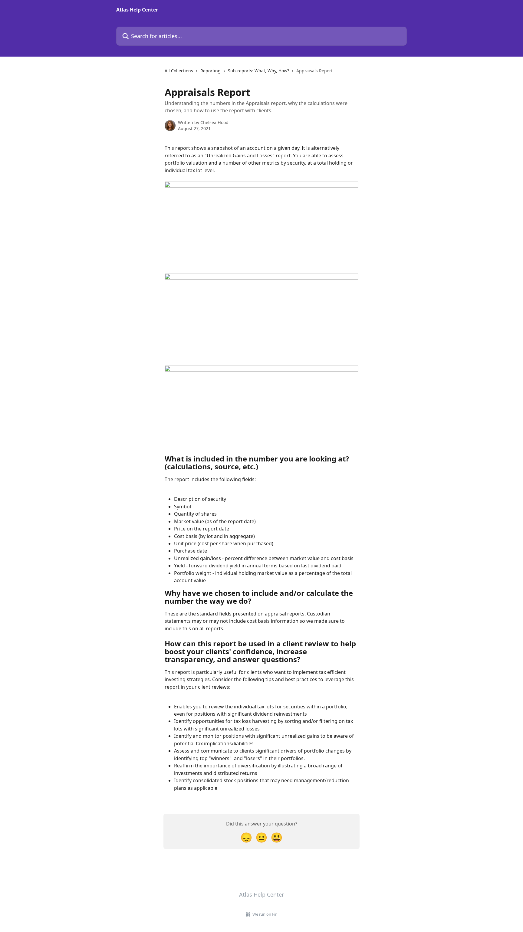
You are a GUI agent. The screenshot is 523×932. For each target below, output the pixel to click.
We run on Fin (265, 914)
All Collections (179, 71)
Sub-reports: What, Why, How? (258, 71)
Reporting (210, 71)
